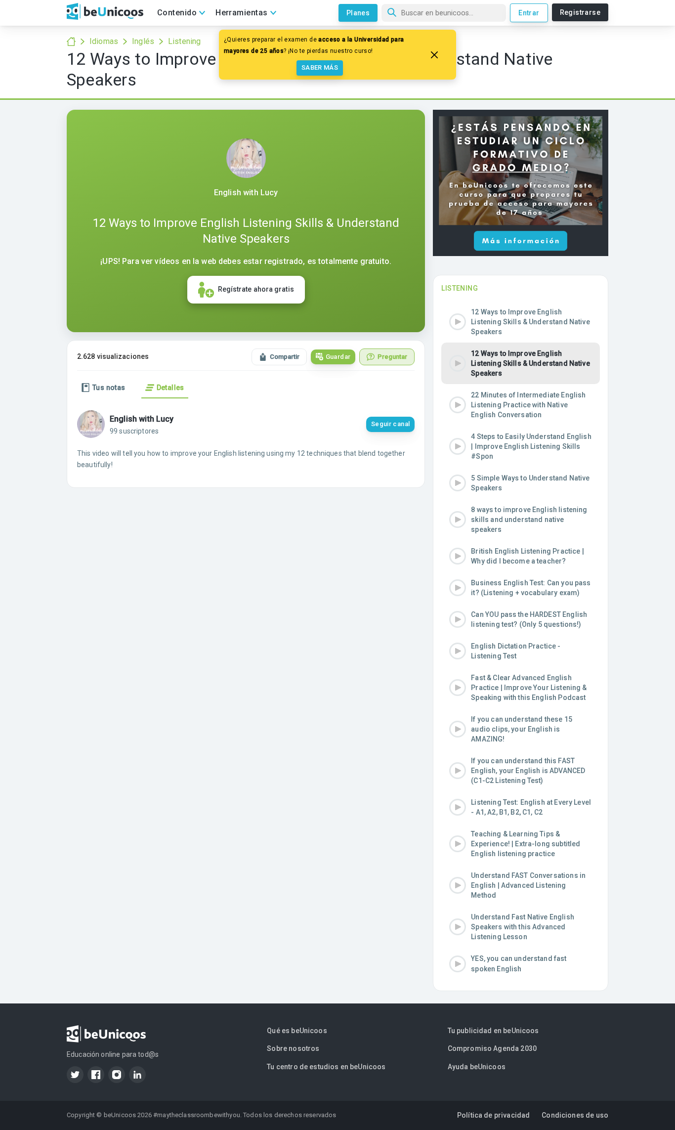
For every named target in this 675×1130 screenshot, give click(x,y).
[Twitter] (75, 1074)
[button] (520, 322)
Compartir (284, 356)
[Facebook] (95, 1074)
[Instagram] (116, 1074)
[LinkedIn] (137, 1074)
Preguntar (392, 356)
